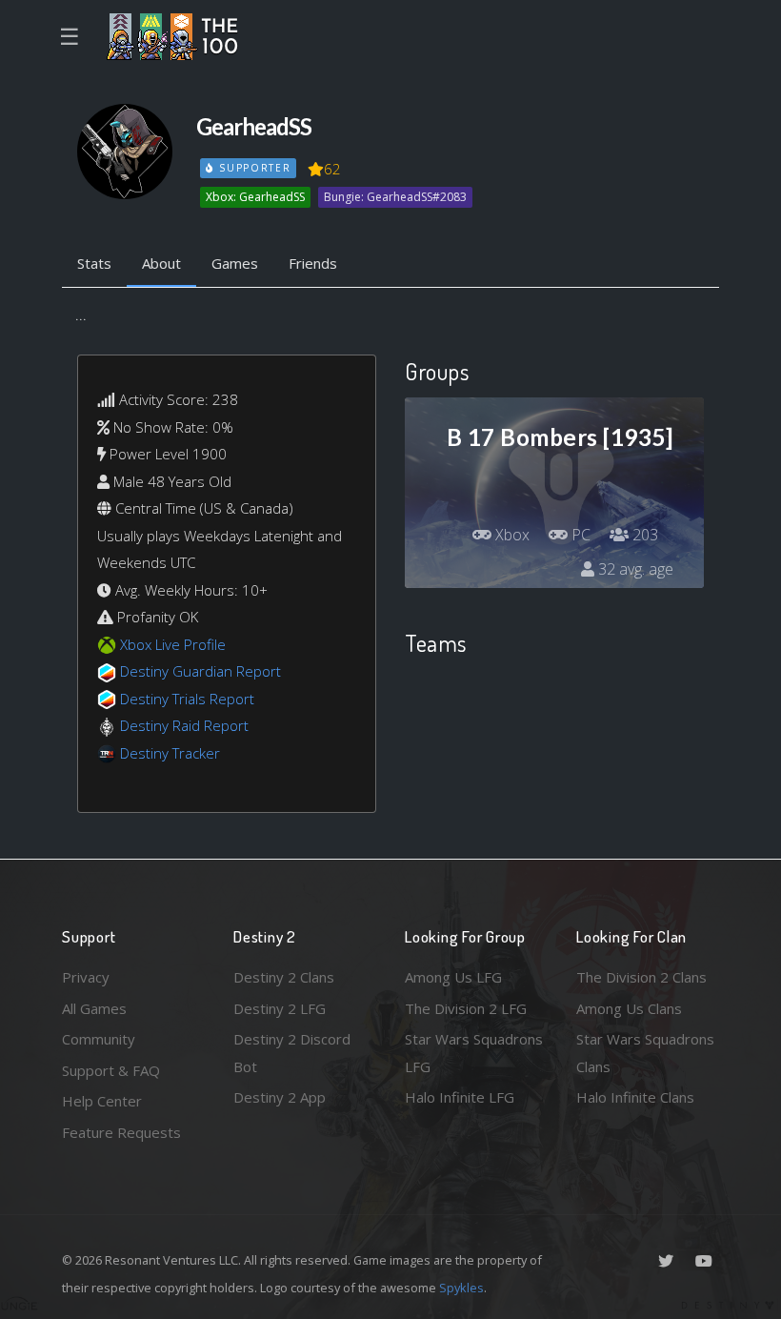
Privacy (86, 976)
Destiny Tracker (170, 752)
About (161, 263)
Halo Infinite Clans (635, 1096)
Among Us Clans (629, 1008)
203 (643, 534)
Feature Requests (121, 1132)
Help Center (102, 1100)
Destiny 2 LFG (279, 1008)
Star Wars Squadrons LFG (474, 1052)
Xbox (510, 534)
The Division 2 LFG (466, 1008)
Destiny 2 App (279, 1096)
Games (234, 263)
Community (98, 1038)
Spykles (461, 1287)
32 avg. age (633, 568)
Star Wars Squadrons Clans (645, 1052)
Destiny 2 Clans (283, 976)
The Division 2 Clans (641, 976)
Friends (313, 263)
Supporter (252, 167)
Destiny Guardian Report (200, 670)
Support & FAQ (111, 1070)
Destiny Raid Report (184, 725)
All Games (94, 1008)
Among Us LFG (453, 976)
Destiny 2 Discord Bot (291, 1052)
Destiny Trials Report (187, 698)
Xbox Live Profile (173, 644)
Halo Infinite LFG (459, 1096)
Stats (94, 263)
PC (579, 534)
